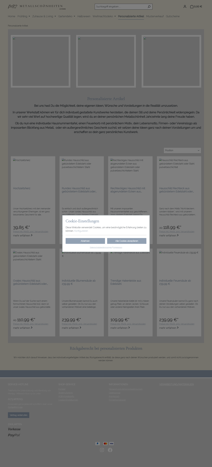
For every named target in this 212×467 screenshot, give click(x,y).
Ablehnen (85, 241)
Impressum (117, 247)
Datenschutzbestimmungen (101, 247)
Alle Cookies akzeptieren (126, 241)
